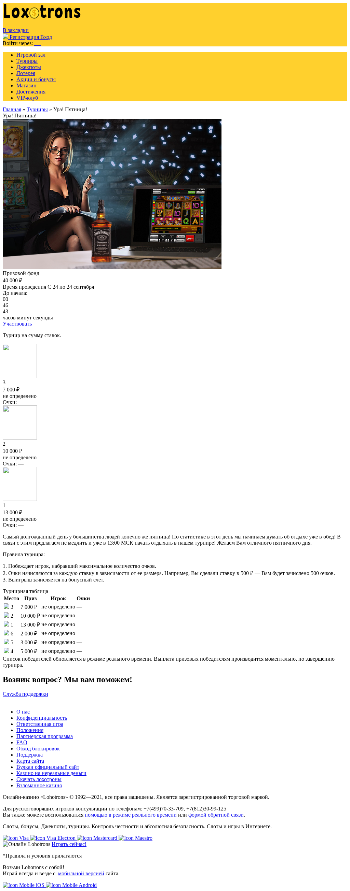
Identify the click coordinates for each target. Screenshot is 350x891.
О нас (23, 712)
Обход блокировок (38, 748)
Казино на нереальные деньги (51, 773)
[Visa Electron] (53, 838)
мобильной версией (81, 873)
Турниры (27, 61)
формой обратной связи (216, 815)
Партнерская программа (44, 736)
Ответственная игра (39, 724)
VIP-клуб (27, 98)
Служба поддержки (25, 694)
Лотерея (25, 73)
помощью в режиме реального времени (131, 815)
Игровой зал (30, 55)
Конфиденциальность (41, 718)
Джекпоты (28, 67)
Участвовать (17, 324)
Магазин (26, 85)
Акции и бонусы (36, 79)
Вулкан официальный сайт (47, 767)
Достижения (30, 92)
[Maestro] (135, 838)
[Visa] (16, 838)
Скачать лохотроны (39, 779)
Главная (12, 109)
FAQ (21, 742)
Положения (29, 730)
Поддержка (29, 755)
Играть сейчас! (69, 844)
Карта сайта (30, 761)
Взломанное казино (39, 785)
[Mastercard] (98, 838)
